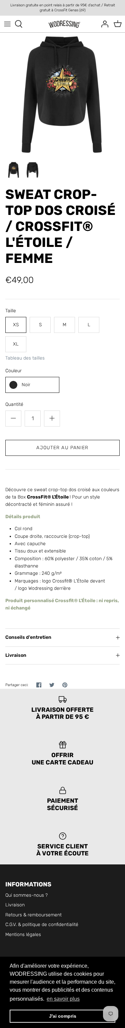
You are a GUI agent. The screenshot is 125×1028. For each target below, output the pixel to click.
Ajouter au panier (62, 448)
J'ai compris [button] (62, 1016)
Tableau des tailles (25, 358)
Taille (10, 311)
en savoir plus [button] (63, 999)
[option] (62, 95)
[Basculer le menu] (7, 24)
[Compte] (103, 24)
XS (16, 325)
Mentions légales (23, 934)
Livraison (15, 655)
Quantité (14, 404)
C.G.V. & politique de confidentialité (41, 924)
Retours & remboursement (33, 915)
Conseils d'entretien (28, 637)
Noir (26, 385)
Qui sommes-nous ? (26, 895)
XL (16, 344)
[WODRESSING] (62, 24)
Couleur (13, 371)
